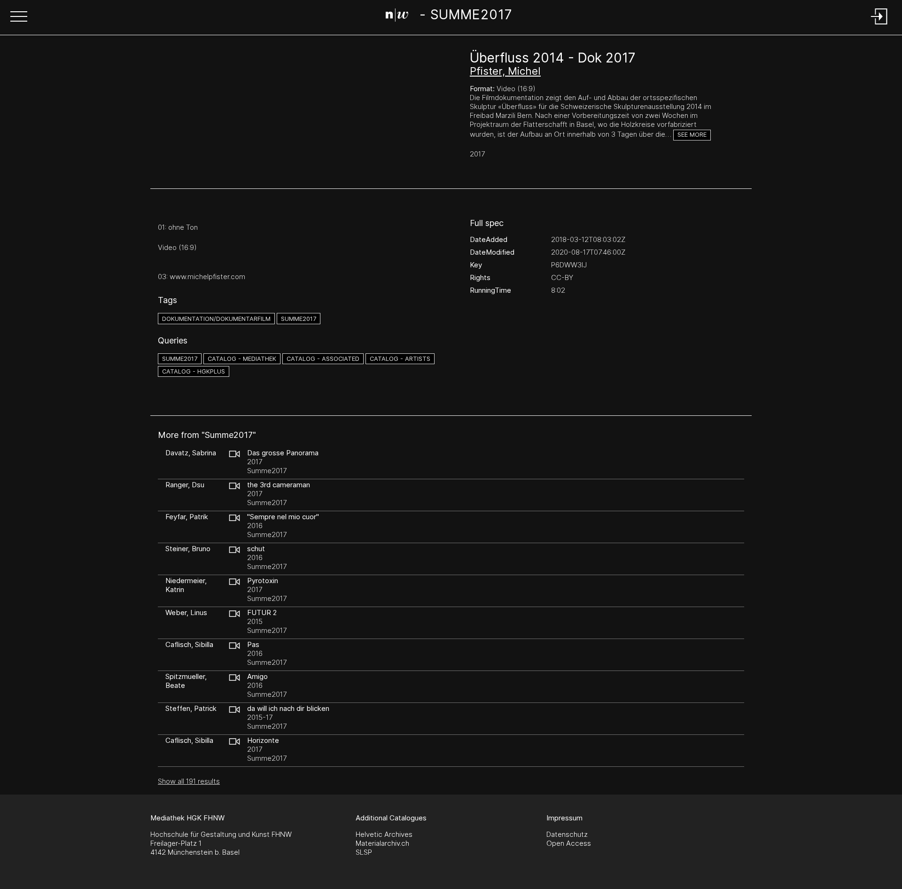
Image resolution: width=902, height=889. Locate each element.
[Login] (879, 25)
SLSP (364, 852)
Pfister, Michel (505, 71)
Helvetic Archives (384, 834)
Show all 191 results (189, 781)
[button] (19, 17)
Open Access (568, 843)
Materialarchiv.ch (382, 843)
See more (692, 134)
